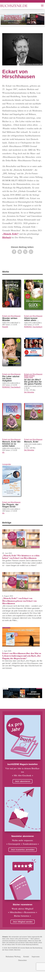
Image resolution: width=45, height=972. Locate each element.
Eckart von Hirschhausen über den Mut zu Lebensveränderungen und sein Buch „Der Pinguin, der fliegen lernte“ (21, 656)
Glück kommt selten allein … (31, 319)
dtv (3, 452)
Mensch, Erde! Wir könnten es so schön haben (11, 444)
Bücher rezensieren (22, 904)
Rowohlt (5, 327)
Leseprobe (6, 464)
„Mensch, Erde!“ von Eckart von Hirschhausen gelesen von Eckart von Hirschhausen (19, 601)
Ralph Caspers (29, 376)
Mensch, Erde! (31, 442)
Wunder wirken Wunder (9, 319)
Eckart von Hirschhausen (11, 316)
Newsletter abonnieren (22, 836)
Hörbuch (6, 237)
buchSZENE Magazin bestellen (22, 764)
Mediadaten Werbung (13, 957)
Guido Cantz (28, 377)
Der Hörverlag (29, 392)
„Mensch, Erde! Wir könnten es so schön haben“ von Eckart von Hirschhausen (20, 556)
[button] (14, 252)
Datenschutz (22, 960)
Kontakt (26, 957)
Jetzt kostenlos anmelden (22, 850)
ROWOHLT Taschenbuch (33, 327)
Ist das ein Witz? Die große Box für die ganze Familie (33, 382)
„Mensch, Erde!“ (10, 233)
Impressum (36, 957)
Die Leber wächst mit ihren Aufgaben (10, 378)
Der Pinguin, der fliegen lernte (10, 505)
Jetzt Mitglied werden (22, 922)
